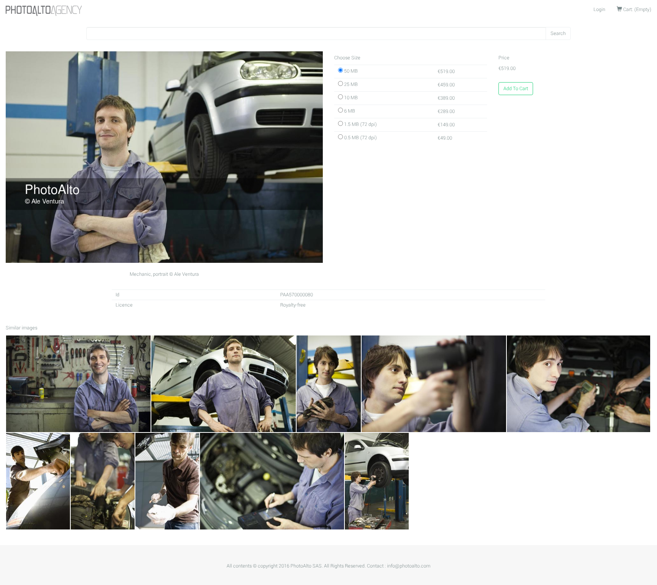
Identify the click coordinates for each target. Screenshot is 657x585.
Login (599, 9)
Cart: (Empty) (636, 9)
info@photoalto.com (408, 566)
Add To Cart (515, 88)
